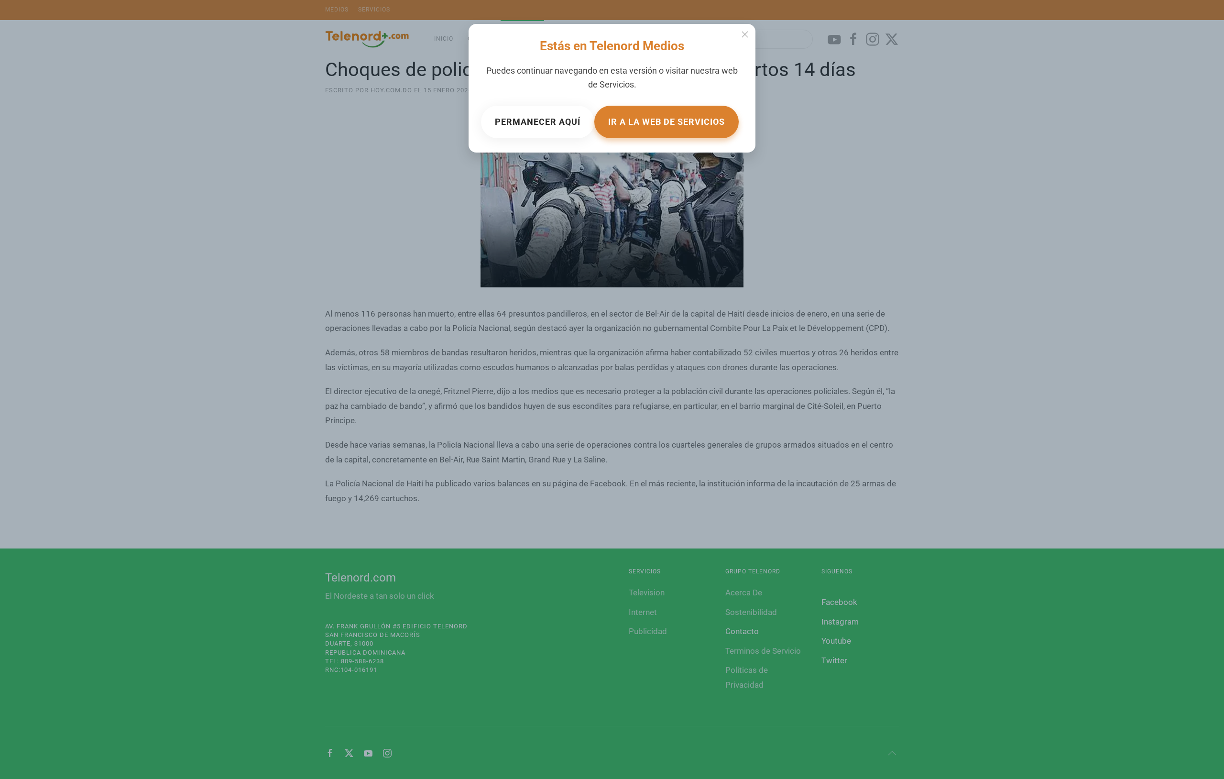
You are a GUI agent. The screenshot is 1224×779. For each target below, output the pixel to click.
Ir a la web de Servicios (666, 122)
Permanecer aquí (537, 122)
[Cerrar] (745, 34)
